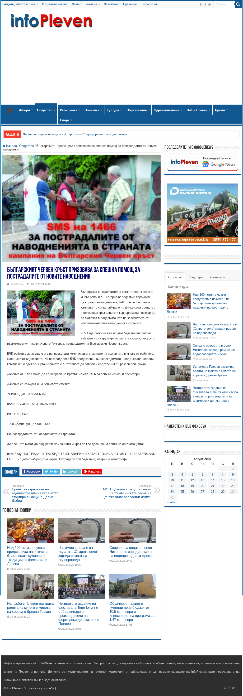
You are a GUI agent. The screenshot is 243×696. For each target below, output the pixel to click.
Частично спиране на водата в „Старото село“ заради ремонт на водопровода (75, 134)
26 (192, 491)
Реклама (91, 4)
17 (172, 486)
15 (222, 480)
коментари (217, 277)
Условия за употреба (39, 688)
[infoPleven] (50, 19)
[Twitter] (210, 4)
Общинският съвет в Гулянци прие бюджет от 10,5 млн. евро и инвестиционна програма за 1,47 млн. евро (131, 611)
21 (212, 486)
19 (192, 486)
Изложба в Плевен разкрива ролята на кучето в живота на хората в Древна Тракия (30, 607)
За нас (76, 4)
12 (192, 480)
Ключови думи (178, 287)
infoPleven (17, 284)
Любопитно (149, 4)
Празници (130, 4)
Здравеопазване (166, 110)
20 (202, 486)
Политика (92, 110)
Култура (113, 110)
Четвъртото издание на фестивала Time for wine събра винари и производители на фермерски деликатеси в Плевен (78, 613)
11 (182, 480)
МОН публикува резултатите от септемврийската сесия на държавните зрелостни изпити (127, 491)
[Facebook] (205, 4)
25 (182, 491)
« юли (171, 502)
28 (212, 491)
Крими (220, 110)
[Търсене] (238, 4)
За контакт (111, 4)
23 (232, 486)
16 (232, 480)
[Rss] (201, 4)
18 (182, 486)
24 (172, 491)
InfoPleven (14, 688)
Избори (24, 110)
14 (212, 480)
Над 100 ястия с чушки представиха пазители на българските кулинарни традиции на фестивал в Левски (27, 556)
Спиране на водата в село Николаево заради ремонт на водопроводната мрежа (130, 552)
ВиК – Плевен (197, 110)
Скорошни (175, 277)
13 (202, 480)
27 (202, 491)
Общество (44, 110)
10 (172, 480)
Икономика (68, 110)
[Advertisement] (121, 64)
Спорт (64, 120)
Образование (136, 110)
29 (222, 491)
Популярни (196, 277)
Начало (10, 110)
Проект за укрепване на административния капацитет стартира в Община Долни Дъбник (35, 493)
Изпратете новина (54, 4)
